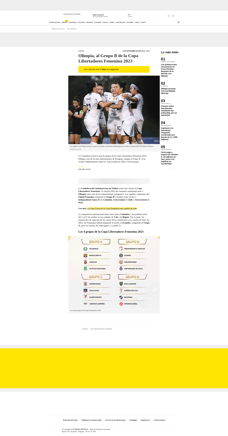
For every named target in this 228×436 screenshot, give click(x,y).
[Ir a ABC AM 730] (162, 22)
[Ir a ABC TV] (155, 22)
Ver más (170, 68)
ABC (55, 15)
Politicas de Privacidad (115, 420)
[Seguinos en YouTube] (160, 15)
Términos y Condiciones (91, 420)
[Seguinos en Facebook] (153, 15)
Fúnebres (133, 420)
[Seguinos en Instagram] (164, 15)
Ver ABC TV (104, 15)
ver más (128, 15)
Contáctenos (159, 420)
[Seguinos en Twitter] (156, 15)
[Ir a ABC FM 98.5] (171, 22)
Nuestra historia (70, 420)
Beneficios (145, 420)
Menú (177, 15)
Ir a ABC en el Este (69, 16)
